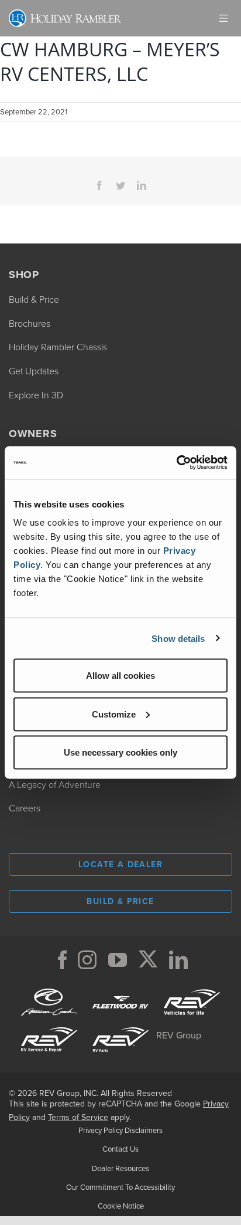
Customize (114, 714)
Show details (178, 638)
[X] (148, 959)
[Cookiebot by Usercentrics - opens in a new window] (176, 463)
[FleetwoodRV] (120, 988)
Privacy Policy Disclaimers (120, 1130)
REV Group (178, 1034)
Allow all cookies (120, 676)
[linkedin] (178, 959)
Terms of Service (78, 1117)
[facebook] (62, 959)
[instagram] (87, 959)
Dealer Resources (120, 1168)
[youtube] (117, 959)
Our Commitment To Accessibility (120, 1187)
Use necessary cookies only (120, 752)
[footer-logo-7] (120, 1025)
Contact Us (120, 1148)
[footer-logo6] (192, 988)
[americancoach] (49, 988)
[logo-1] (49, 1025)
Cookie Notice (121, 1205)
